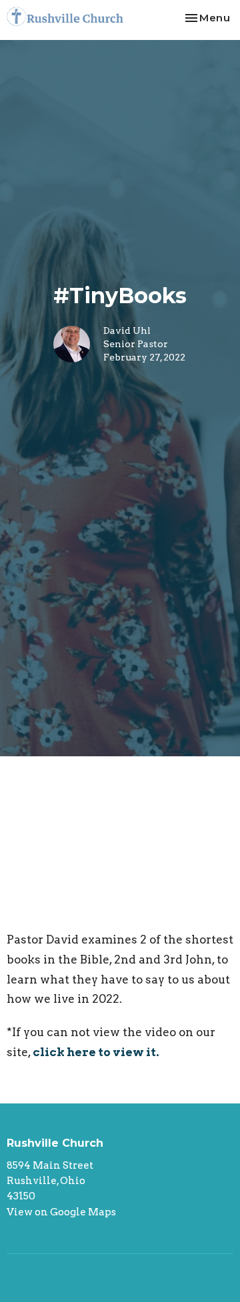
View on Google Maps (61, 1212)
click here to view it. (98, 1052)
